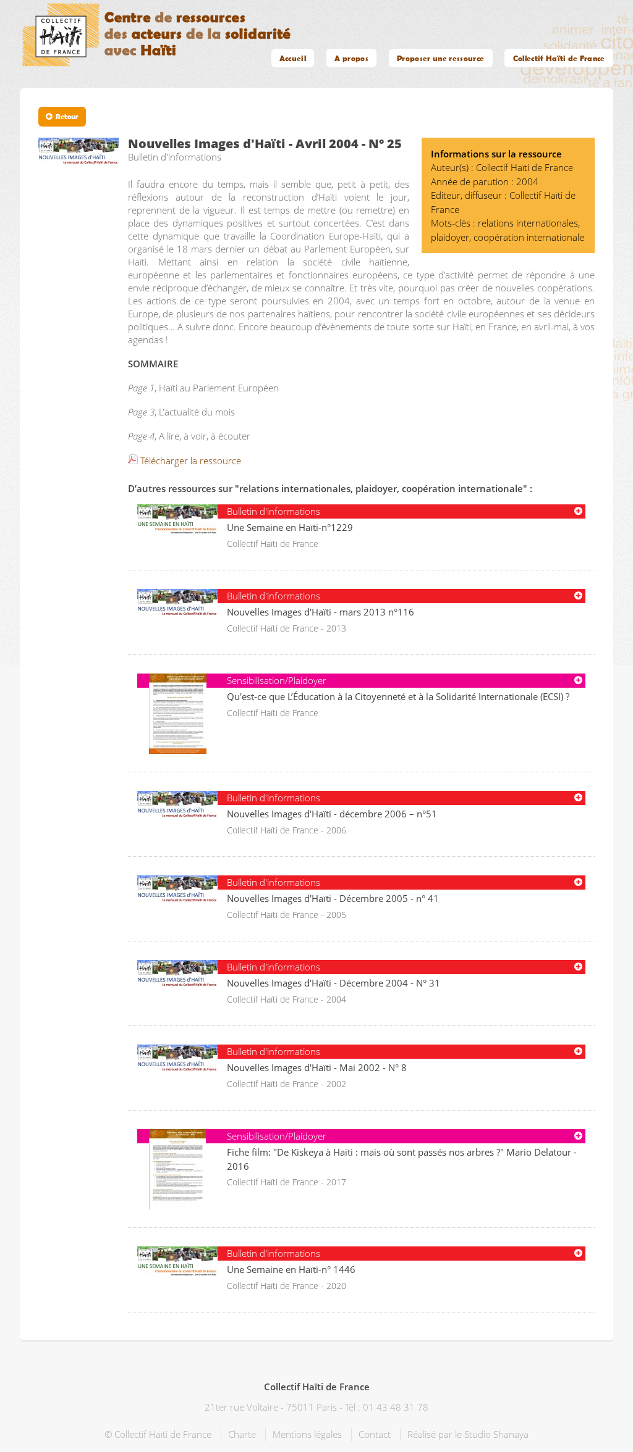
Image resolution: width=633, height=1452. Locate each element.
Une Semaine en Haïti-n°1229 (290, 527)
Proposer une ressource (440, 58)
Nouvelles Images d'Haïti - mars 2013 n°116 (320, 612)
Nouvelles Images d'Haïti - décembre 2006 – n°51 (332, 813)
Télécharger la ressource (190, 460)
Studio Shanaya (496, 1434)
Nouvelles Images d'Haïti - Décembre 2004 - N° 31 (333, 983)
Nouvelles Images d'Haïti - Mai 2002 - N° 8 (317, 1067)
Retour (67, 116)
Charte (242, 1434)
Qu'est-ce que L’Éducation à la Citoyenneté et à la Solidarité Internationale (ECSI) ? (398, 696)
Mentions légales (307, 1434)
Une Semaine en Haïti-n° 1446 (291, 1269)
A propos (351, 58)
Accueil (292, 58)
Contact (375, 1434)
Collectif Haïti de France (559, 58)
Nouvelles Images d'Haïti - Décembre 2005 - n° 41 (333, 898)
